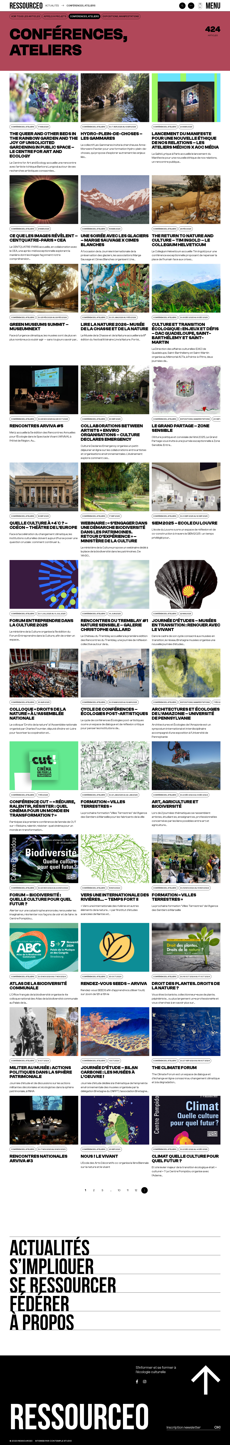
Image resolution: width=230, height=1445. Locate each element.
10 (119, 1190)
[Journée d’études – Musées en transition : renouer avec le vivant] (186, 603)
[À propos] (115, 1320)
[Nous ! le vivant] (115, 1137)
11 (127, 1190)
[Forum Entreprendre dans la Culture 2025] (44, 603)
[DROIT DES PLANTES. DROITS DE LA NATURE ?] (186, 964)
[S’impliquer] (115, 1264)
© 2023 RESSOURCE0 (21, 1441)
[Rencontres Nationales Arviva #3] (44, 1137)
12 (136, 1190)
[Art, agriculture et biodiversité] (186, 786)
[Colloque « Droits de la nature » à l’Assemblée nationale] (44, 694)
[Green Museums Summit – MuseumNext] (44, 313)
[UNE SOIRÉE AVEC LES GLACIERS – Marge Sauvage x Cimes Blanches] (115, 218)
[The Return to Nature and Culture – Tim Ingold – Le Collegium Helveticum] (186, 218)
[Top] (205, 1380)
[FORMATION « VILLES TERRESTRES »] (115, 786)
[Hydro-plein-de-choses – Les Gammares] (115, 123)
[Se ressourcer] (115, 1283)
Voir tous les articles (25, 16)
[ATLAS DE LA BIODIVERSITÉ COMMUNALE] (44, 964)
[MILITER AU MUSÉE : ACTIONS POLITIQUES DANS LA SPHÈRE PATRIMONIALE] (44, 1050)
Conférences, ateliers (80, 5)
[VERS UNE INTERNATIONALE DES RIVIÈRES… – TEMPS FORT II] (115, 877)
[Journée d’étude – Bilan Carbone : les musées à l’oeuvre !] (115, 1050)
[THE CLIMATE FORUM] (186, 1050)
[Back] (191, 6)
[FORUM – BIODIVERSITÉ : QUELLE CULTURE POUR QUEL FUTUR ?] (44, 877)
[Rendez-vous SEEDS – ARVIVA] (115, 964)
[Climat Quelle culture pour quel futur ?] (186, 1137)
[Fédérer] (115, 1302)
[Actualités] (115, 1246)
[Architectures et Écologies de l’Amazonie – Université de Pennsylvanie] (186, 694)
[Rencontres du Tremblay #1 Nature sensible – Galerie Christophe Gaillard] (115, 603)
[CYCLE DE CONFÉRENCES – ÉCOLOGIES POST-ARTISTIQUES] (115, 694)
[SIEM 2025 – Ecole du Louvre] (186, 510)
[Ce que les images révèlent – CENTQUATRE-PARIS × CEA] (44, 218)
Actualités (52, 5)
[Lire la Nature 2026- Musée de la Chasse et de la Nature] (115, 313)
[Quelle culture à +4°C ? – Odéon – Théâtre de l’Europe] (44, 510)
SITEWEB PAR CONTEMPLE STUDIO (53, 1441)
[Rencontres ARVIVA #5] (44, 412)
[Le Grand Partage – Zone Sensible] (186, 412)
